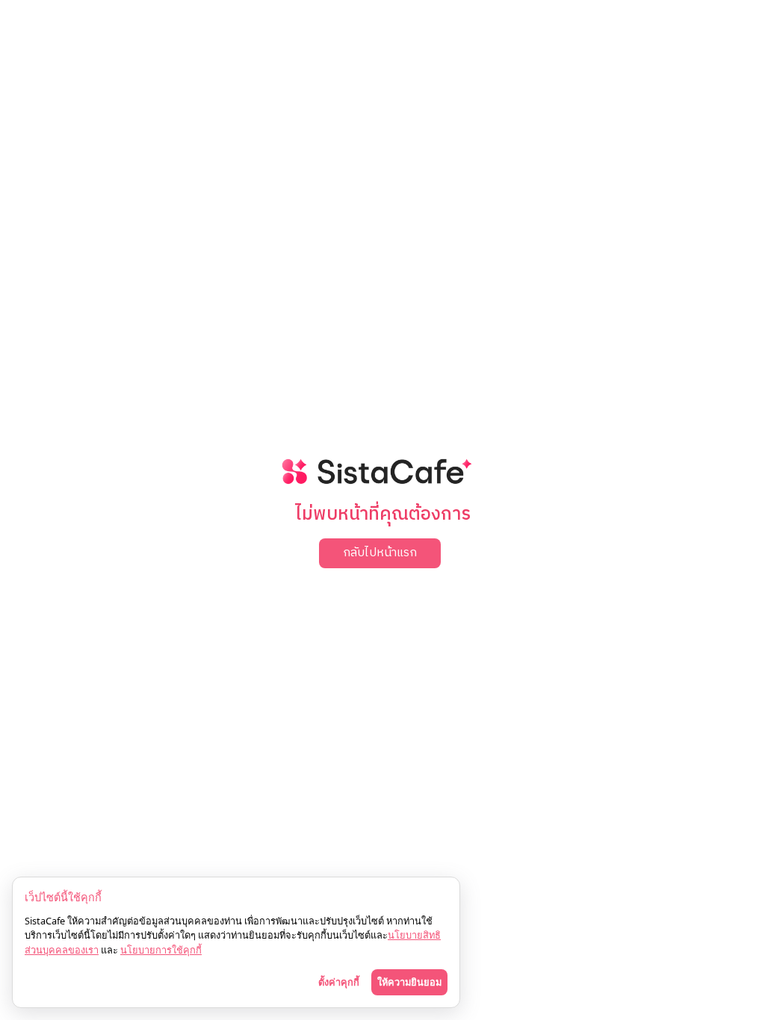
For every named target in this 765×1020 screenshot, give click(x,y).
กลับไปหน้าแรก (380, 553)
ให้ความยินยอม (409, 982)
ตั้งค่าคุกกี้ (338, 982)
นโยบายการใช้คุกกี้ (161, 950)
